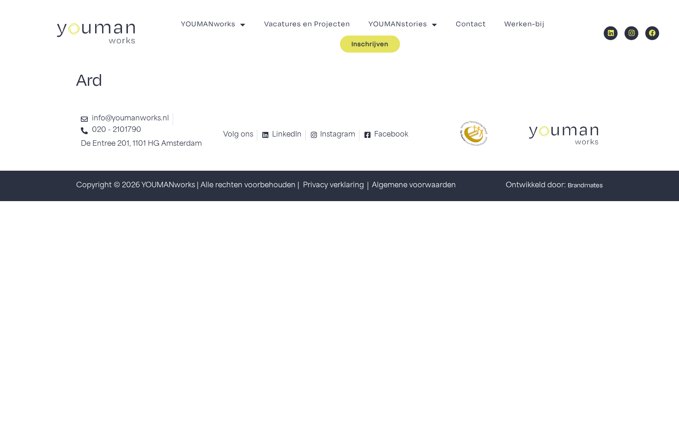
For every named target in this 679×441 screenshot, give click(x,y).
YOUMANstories (398, 24)
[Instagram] (631, 33)
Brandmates (585, 185)
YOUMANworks (208, 24)
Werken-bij (524, 24)
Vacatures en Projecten (307, 24)
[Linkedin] (611, 33)
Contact (471, 24)
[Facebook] (652, 33)
